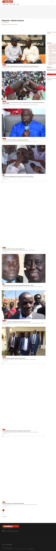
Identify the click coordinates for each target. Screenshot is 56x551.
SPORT (18, 4)
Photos (4, 429)
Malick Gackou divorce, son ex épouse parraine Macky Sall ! (13, 503)
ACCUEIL (4, 4)
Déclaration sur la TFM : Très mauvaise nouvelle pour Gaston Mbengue (15, 139)
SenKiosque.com (10, 548)
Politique (4, 247)
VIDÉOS (14, 4)
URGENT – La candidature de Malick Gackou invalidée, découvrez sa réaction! (16, 321)
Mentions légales (9, 544)
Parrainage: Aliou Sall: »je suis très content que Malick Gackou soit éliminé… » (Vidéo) (17, 285)
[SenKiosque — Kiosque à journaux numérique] (28, 536)
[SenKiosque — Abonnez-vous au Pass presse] (24, 29)
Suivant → (5, 516)
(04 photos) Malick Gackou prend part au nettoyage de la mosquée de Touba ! (16, 430)
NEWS (7, 4)
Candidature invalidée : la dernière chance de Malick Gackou (13, 248)
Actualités (4, 101)
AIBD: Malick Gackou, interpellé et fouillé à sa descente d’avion (13, 358)
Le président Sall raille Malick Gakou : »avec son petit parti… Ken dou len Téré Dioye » (17, 176)
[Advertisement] (28, 12)
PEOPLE (11, 4)
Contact (3, 544)
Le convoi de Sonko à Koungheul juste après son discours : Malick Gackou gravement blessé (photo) (20, 66)
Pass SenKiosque (31, 548)
